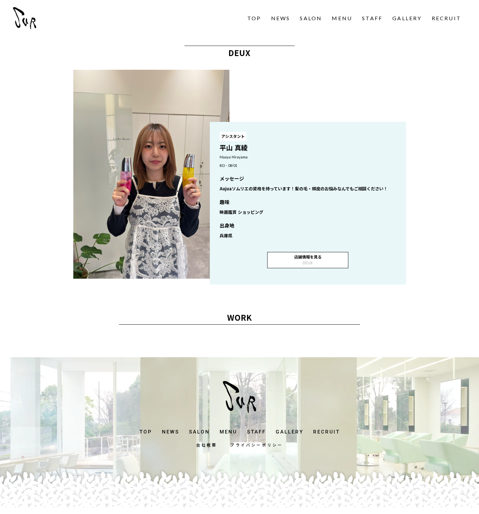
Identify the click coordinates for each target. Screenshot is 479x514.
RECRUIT (446, 18)
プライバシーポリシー (256, 445)
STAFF (372, 18)
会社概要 (206, 445)
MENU (342, 18)
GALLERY (407, 18)
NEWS (280, 18)
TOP (254, 18)
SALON (311, 18)
